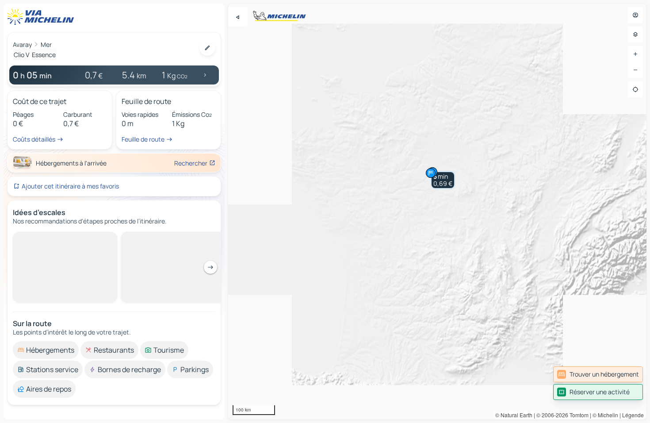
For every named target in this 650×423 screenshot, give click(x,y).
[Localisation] (635, 89)
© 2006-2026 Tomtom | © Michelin (577, 415)
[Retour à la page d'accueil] (42, 17)
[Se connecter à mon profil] (635, 15)
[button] (443, 180)
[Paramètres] (635, 34)
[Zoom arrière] (635, 70)
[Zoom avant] (635, 54)
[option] (46, 239)
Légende (633, 415)
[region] (437, 211)
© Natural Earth (513, 415)
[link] (598, 374)
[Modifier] (207, 48)
